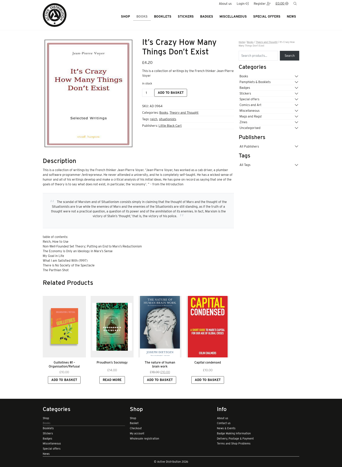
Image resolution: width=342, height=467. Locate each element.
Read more (112, 380)
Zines (243, 122)
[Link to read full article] (64, 326)
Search (290, 56)
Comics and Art (250, 105)
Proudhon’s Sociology (112, 362)
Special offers (266, 16)
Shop (125, 16)
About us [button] (225, 4)
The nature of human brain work (160, 364)
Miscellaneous (233, 16)
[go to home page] (54, 15)
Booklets (162, 16)
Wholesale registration (144, 438)
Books (142, 16)
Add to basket (171, 93)
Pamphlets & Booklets (255, 82)
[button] (282, 4)
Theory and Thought (184, 113)
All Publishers (249, 146)
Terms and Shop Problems (234, 443)
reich (153, 119)
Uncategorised (249, 128)
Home (242, 42)
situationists (167, 119)
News (291, 16)
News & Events (226, 428)
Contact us (224, 423)
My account (137, 433)
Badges (206, 16)
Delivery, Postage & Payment (235, 438)
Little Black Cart (170, 126)
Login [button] (241, 4)
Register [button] (260, 4)
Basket (134, 423)
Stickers (186, 16)
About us (222, 418)
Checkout (136, 428)
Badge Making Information (234, 433)
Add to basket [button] (64, 380)
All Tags (244, 165)
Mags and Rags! (250, 116)
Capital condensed (207, 362)
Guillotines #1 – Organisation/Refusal (64, 364)
